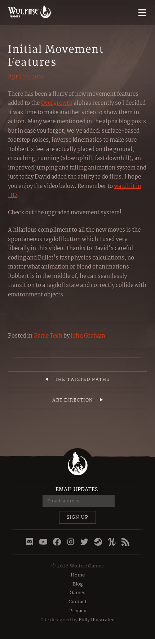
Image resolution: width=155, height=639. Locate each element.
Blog (77, 584)
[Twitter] (84, 542)
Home (78, 575)
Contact (77, 602)
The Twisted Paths (82, 379)
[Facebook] (57, 542)
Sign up (78, 517)
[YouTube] (43, 542)
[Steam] (98, 542)
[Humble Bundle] (112, 542)
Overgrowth (56, 103)
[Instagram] (71, 542)
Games (77, 593)
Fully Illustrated (97, 620)
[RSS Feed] (125, 542)
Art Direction (72, 400)
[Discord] (29, 542)
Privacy (77, 611)
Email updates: (77, 489)
